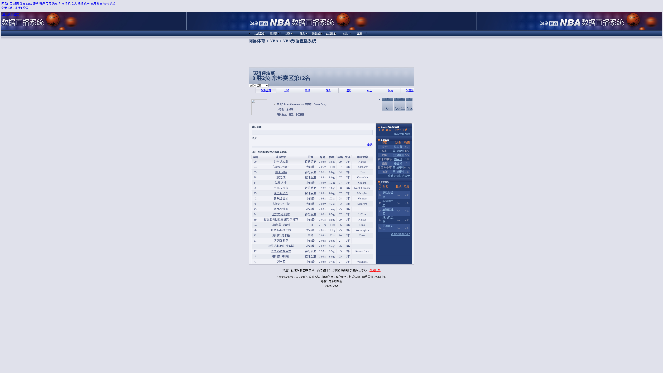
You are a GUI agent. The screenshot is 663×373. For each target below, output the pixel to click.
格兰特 (398, 163)
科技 (61, 3)
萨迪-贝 (281, 261)
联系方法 (314, 276)
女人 (74, 3)
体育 (22, 3)
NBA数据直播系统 (299, 41)
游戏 (112, 3)
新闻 (16, 3)
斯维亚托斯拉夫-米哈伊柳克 (281, 219)
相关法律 (354, 276)
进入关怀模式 (10, 14)
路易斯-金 (281, 182)
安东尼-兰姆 (281, 198)
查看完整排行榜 (400, 234)
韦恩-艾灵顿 (281, 187)
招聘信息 (327, 276)
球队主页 (266, 90)
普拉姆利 (398, 151)
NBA (29, 3)
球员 (302, 33)
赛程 (307, 90)
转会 (369, 90)
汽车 (55, 3)
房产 (87, 3)
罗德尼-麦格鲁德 (281, 251)
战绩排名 (331, 33)
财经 (42, 3)
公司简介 (301, 276)
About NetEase (285, 276)
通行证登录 (21, 7)
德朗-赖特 (281, 172)
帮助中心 (380, 276)
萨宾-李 (281, 177)
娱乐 (36, 3)
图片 (349, 90)
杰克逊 (398, 159)
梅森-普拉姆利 (281, 224)
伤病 (390, 90)
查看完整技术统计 (399, 175)
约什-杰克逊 (281, 161)
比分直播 (259, 33)
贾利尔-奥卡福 (281, 235)
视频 (80, 3)
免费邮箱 (6, 7)
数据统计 (316, 33)
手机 (67, 3)
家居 (93, 3)
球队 (288, 33)
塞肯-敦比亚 (281, 209)
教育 (99, 3)
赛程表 (273, 33)
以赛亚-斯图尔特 (281, 230)
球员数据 (411, 90)
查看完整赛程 (401, 134)
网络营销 (367, 276)
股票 (48, 3)
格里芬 (398, 146)
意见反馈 (375, 270)
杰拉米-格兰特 (281, 203)
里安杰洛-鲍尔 (281, 214)
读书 (106, 3)
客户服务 (341, 276)
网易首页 (6, 3)
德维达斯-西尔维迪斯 (281, 246)
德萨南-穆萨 (281, 240)
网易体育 (257, 41)
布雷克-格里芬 (281, 166)
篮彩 (359, 33)
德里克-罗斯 (281, 193)
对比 (345, 33)
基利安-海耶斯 (281, 256)
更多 (370, 144)
